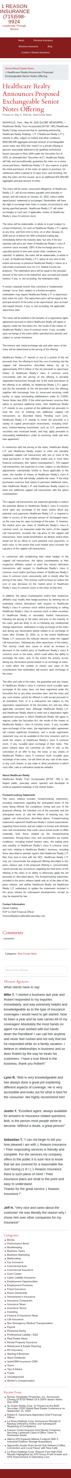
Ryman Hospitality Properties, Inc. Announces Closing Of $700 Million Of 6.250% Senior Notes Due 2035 (34, 1399)
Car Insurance (15, 1262)
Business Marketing (18, 1254)
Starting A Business (18, 1353)
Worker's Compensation (21, 1380)
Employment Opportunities (22, 1281)
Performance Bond (18, 1243)
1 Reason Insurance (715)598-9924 (15, 13)
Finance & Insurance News (22, 1315)
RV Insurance (15, 1349)
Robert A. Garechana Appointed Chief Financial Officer (34, 1416)
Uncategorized (15, 1376)
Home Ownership (17, 1292)
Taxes (10, 1365)
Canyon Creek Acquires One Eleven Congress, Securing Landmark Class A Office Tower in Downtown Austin (34, 1433)
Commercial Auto (17, 1266)
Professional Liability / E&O (22, 1334)
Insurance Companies (19, 1300)
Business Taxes (16, 1250)
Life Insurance (15, 1319)
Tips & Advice (14, 1369)
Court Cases (14, 1273)
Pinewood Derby (16, 1330)
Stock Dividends (16, 1357)
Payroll (11, 1327)
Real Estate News (27, 953)
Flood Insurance (16, 1289)
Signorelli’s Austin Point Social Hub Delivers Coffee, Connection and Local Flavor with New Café (36, 1446)
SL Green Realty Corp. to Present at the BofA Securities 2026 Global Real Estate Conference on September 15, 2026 (36, 1408)
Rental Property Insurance (22, 1342)
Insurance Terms (16, 1308)
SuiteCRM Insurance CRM (22, 1361)
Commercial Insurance (20, 1269)
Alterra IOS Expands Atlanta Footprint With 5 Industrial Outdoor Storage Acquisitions (32, 1440)
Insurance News (16, 1304)
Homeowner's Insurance (21, 1296)
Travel (10, 1372)
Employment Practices (20, 1285)
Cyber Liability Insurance (21, 1277)
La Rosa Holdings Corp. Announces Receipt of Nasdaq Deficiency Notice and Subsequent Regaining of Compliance (33, 1424)
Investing (12, 1311)
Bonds (10, 1239)
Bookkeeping (14, 1247)
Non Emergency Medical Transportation (30, 1323)
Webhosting (14, 1258)
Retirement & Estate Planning (24, 1346)
